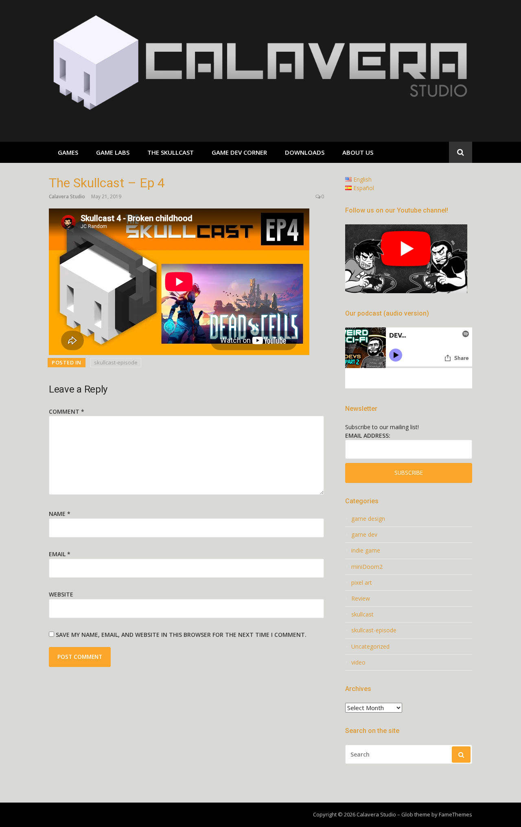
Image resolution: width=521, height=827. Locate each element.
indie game (365, 550)
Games (68, 152)
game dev (364, 534)
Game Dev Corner (239, 152)
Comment (66, 411)
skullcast (362, 614)
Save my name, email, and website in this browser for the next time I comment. (181, 634)
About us (357, 152)
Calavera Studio (67, 196)
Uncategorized (370, 646)
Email (59, 554)
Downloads (304, 152)
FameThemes (455, 814)
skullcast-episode (116, 362)
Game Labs (112, 152)
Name (59, 514)
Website (61, 594)
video (358, 662)
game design (368, 518)
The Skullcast (170, 152)
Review (360, 598)
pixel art (361, 582)
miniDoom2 (367, 566)
